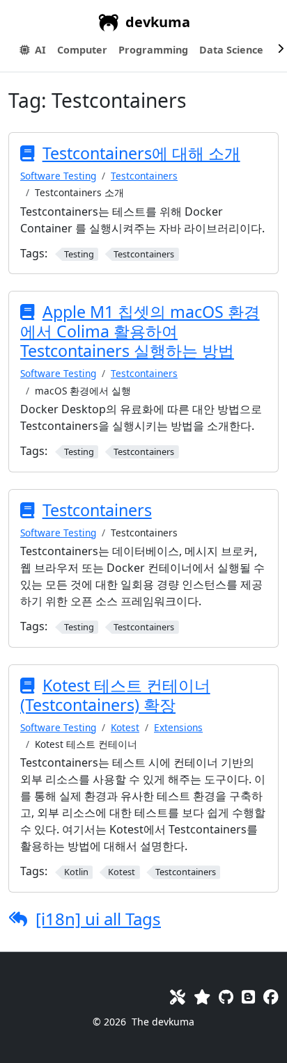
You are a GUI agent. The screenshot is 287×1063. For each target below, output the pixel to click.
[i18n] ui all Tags (98, 918)
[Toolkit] (177, 996)
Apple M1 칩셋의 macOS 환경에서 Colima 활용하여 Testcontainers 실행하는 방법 (140, 331)
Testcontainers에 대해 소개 (141, 153)
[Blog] (248, 996)
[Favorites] (202, 996)
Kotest (125, 727)
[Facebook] (271, 996)
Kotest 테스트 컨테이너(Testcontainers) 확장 (115, 695)
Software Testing (58, 175)
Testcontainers (144, 175)
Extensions (178, 727)
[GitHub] (226, 996)
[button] (82, 50)
